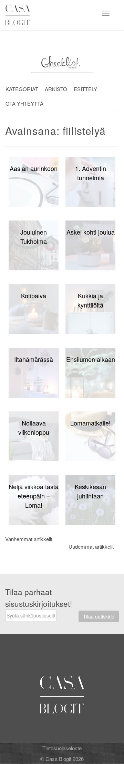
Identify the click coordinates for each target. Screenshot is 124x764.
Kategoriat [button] (22, 89)
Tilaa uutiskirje (98, 616)
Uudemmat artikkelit (91, 546)
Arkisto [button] (56, 89)
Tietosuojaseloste (62, 748)
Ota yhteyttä (24, 103)
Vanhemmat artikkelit (28, 538)
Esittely (85, 89)
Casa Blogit (19, 14)
